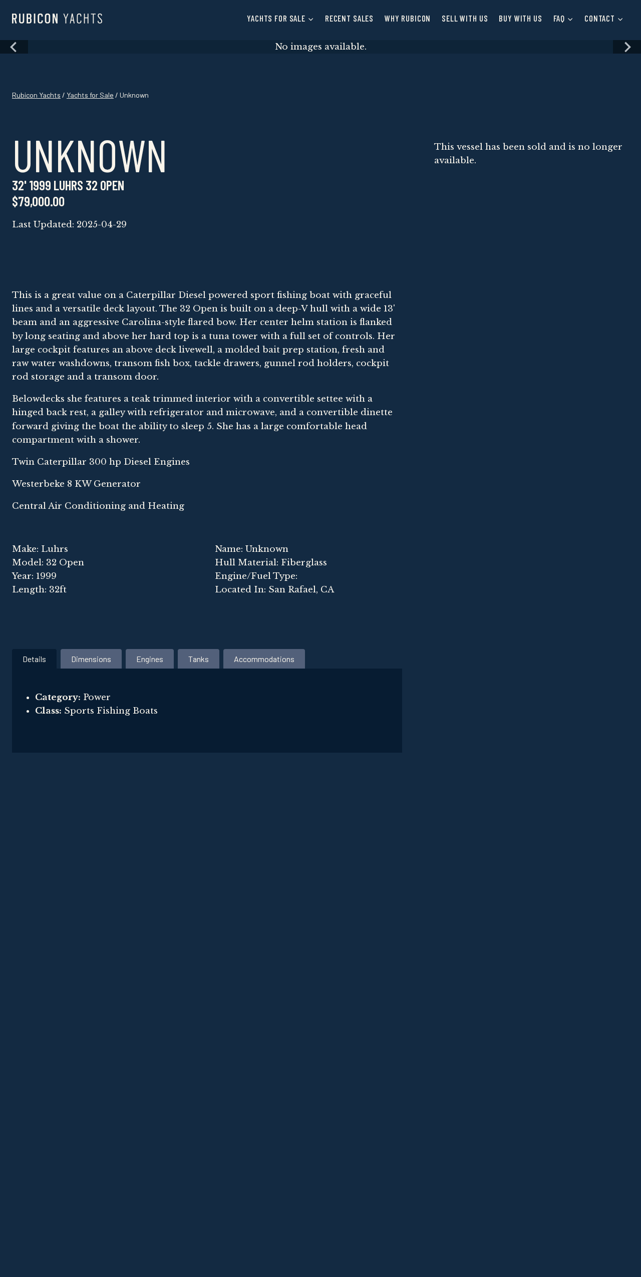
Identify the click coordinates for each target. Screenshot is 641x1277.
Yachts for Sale (90, 95)
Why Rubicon (408, 18)
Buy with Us (520, 18)
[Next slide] (627, 47)
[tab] (34, 659)
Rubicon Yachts (36, 95)
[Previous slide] (14, 47)
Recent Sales (349, 18)
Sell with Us (465, 18)
